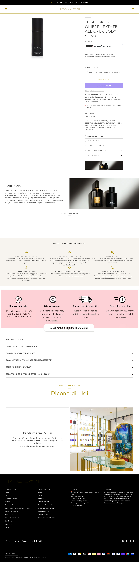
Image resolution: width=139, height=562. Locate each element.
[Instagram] (130, 541)
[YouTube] (133, 541)
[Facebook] (123, 541)
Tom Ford (88, 16)
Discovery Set (9, 505)
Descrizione (89, 113)
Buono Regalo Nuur (12, 518)
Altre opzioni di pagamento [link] (94, 91)
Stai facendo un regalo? (97, 150)
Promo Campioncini (95, 141)
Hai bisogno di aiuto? (95, 145)
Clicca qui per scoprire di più (113, 503)
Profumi (7, 502)
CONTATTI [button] (74, 489)
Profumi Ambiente (11, 511)
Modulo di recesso (44, 502)
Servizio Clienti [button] (44, 489)
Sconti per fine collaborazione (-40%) (17, 508)
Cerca (7, 527)
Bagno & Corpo (10, 514)
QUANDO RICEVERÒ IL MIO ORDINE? (22, 346)
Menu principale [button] (11, 489)
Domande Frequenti (45, 505)
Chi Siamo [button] (107, 489)
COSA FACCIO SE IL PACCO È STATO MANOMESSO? (28, 374)
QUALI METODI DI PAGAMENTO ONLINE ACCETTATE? (29, 360)
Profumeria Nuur (13, 557)
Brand (7, 495)
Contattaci (8, 524)
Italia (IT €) (10, 553)
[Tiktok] (126, 541)
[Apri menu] (7, 9)
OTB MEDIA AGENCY (40, 557)
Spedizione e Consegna (46, 508)
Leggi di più (89, 129)
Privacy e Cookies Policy (46, 518)
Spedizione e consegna (96, 136)
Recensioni (41, 498)
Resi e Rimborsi (93, 155)
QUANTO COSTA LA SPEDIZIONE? (20, 353)
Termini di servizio (44, 514)
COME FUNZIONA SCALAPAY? (19, 367)
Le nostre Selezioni (11, 498)
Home (7, 492)
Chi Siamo (8, 521)
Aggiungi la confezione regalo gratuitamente (104, 72)
